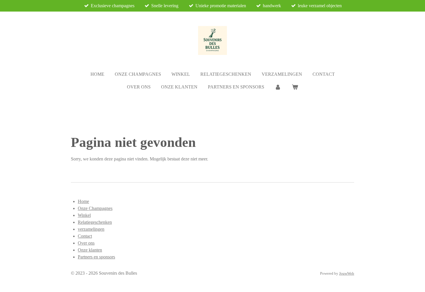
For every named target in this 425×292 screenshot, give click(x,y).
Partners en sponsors (96, 256)
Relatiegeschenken (95, 222)
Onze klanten (90, 249)
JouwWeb (346, 273)
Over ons (86, 243)
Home (83, 201)
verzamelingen (91, 229)
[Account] (278, 87)
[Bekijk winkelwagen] (295, 87)
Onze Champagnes (95, 208)
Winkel (84, 215)
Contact (85, 236)
